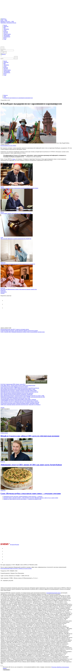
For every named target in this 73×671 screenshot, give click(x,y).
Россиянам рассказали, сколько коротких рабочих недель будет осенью (19, 330)
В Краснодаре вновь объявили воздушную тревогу (14, 386)
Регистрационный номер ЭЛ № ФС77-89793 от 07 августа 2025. (16, 568)
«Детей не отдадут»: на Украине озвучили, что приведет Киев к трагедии (20, 402)
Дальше (3, 407)
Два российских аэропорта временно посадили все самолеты (17, 393)
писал (13, 159)
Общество (3, 262)
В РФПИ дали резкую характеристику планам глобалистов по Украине (19, 400)
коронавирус (4, 291)
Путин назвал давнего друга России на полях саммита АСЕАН (16, 213)
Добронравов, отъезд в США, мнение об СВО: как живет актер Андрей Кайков (31, 465)
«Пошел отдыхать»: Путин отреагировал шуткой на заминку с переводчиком (19, 188)
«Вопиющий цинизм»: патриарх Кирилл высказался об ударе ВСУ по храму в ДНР (22, 395)
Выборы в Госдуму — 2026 (7, 21)
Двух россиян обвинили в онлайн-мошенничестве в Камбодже (16, 238)
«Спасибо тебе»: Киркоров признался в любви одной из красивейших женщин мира (23, 331)
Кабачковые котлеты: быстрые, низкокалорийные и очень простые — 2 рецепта (22, 496)
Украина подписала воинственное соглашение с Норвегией (17, 394)
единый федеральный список (53, 592)
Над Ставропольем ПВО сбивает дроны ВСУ (13, 384)
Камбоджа (3, 290)
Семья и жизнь (4, 432)
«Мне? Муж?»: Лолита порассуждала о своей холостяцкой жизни (18, 385)
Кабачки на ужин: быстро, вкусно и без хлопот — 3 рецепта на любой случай (22, 499)
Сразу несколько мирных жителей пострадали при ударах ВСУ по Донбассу (21, 404)
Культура (3, 288)
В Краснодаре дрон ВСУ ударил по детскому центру (15, 329)
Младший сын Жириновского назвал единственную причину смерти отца (19, 289)
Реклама (17, 544)
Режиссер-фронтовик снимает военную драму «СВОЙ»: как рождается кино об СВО (23, 397)
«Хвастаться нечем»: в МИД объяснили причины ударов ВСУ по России (20, 388)
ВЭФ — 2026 (4, 20)
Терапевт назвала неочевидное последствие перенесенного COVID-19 (18, 264)
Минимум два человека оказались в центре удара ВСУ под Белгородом (19, 391)
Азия (2, 237)
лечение (2, 293)
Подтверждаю (6, 669)
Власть (2, 186)
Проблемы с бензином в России (8, 22)
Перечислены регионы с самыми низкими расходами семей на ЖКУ (19, 390)
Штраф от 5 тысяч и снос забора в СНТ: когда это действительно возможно (30, 436)
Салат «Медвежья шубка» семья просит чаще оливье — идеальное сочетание (31, 493)
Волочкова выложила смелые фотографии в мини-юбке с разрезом (18, 399)
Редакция (12, 544)
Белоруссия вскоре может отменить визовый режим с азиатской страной (20, 403)
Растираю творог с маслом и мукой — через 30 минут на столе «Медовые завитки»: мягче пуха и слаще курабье (30, 497)
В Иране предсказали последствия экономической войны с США (18, 389)
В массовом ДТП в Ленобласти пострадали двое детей (15, 398)
